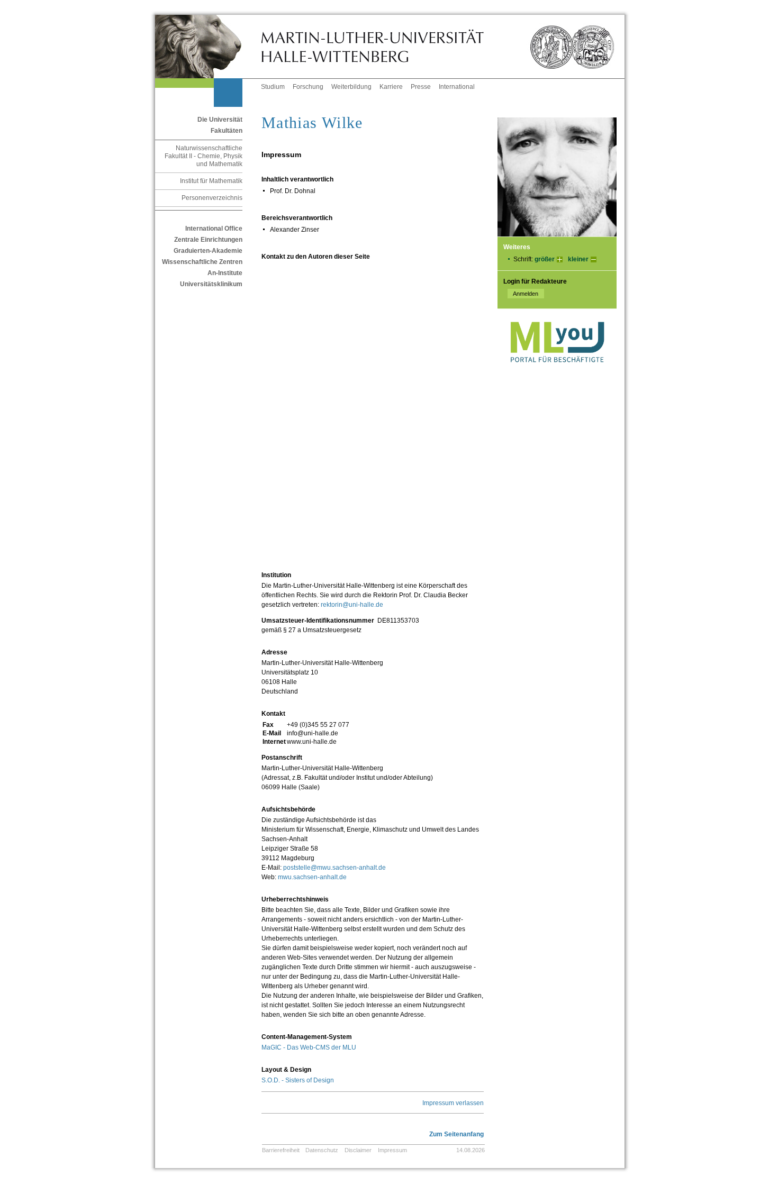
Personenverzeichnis (212, 198)
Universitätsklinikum (211, 284)
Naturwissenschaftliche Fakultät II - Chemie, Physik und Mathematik (203, 156)
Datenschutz (321, 1150)
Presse (421, 86)
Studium (273, 86)
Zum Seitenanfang (456, 1134)
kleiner (578, 259)
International (457, 86)
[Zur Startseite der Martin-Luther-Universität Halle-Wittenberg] (208, 46)
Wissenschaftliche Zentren (202, 262)
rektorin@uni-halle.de (352, 604)
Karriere (391, 86)
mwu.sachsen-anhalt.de (312, 877)
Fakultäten (226, 130)
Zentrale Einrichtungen (208, 239)
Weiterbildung (351, 86)
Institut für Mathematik (211, 181)
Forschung (308, 86)
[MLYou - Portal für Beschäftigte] (557, 373)
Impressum (392, 1150)
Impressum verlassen (453, 1103)
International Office (213, 228)
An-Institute (224, 273)
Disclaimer (358, 1150)
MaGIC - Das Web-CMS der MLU (308, 1047)
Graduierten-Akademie (208, 250)
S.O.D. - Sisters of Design (297, 1080)
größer (545, 259)
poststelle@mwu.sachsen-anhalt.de (334, 867)
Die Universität (219, 119)
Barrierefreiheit (281, 1150)
